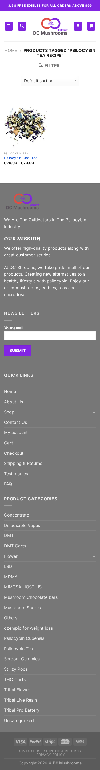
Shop (9, 412)
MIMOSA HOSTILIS (23, 586)
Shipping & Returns (23, 463)
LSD (8, 566)
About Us (13, 401)
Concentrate (16, 515)
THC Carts (15, 679)
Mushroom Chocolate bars (31, 597)
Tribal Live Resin (20, 700)
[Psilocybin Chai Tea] (25, 123)
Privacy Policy (51, 755)
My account (16, 432)
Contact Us (15, 422)
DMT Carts (15, 545)
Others (10, 617)
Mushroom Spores (22, 607)
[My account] (78, 26)
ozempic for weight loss (28, 628)
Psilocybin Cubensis (24, 638)
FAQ (8, 483)
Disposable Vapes (22, 525)
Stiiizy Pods (16, 669)
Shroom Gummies (22, 658)
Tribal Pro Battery (21, 710)
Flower (11, 556)
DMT (9, 535)
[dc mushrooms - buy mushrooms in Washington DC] (50, 26)
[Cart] (91, 26)
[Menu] (9, 26)
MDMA (11, 576)
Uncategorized (19, 720)
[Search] (22, 26)
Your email (13, 328)
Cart (8, 442)
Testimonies (16, 473)
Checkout (13, 453)
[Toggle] (94, 412)
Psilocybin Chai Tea (21, 158)
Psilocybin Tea (18, 648)
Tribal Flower (17, 689)
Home (11, 50)
